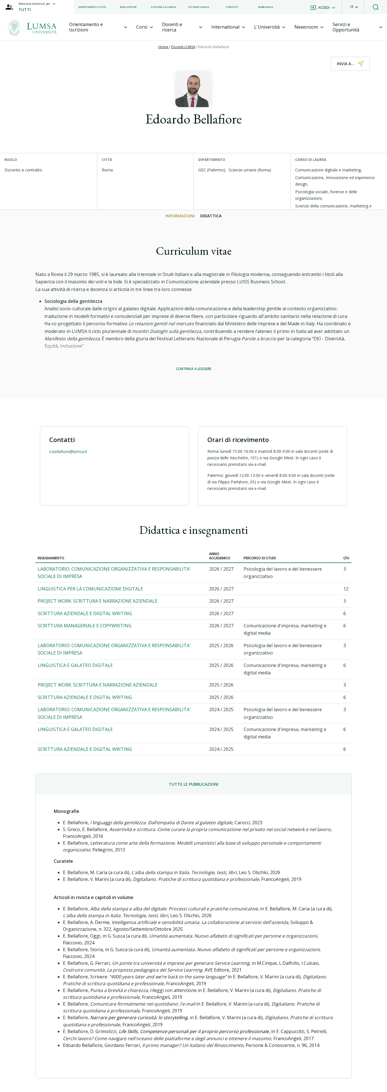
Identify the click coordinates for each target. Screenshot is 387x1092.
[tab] (98, 27)
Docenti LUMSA (183, 46)
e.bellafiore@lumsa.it (68, 451)
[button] (354, 7)
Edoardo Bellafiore (213, 46)
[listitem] (92, 7)
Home (163, 46)
